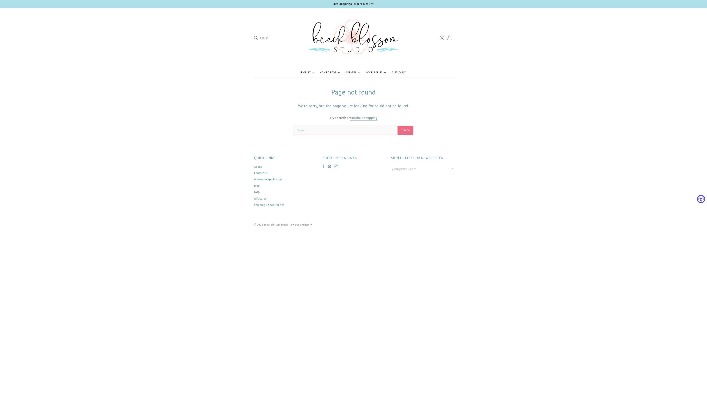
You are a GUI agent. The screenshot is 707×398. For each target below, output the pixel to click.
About (258, 166)
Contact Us (261, 173)
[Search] (256, 38)
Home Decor (328, 72)
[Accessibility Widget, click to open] (701, 199)
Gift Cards (399, 72)
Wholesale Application (268, 179)
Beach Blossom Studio (276, 224)
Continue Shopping (363, 118)
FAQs (257, 192)
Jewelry (305, 72)
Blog (256, 185)
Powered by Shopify (301, 224)
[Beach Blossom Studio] (353, 38)
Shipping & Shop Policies (269, 205)
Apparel (351, 72)
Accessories (374, 72)
